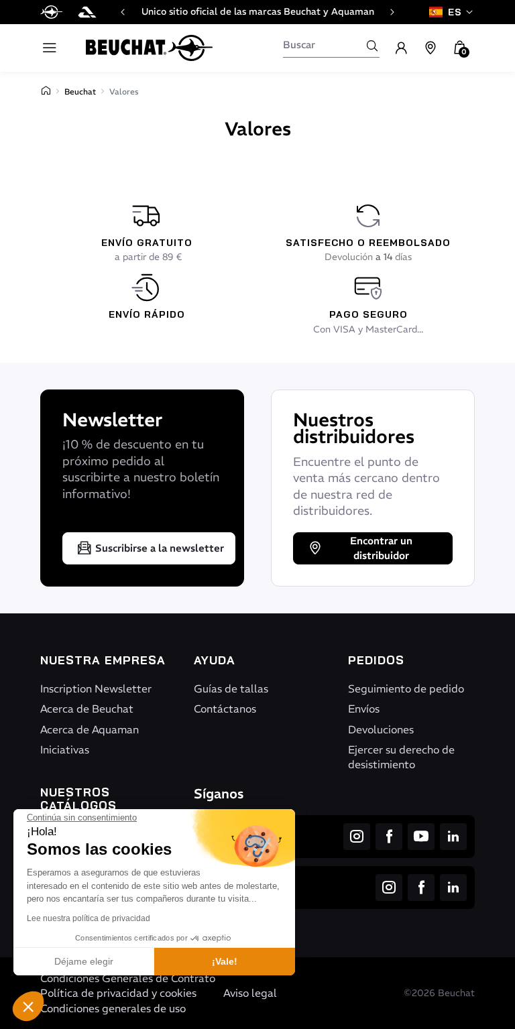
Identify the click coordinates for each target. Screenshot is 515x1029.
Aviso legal (250, 993)
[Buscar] (372, 45)
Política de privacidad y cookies (118, 993)
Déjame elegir (83, 961)
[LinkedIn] (453, 836)
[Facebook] (389, 836)
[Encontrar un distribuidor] (430, 48)
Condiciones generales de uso (113, 1008)
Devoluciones (381, 729)
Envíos (364, 708)
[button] (28, 1006)
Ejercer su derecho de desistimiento (401, 757)
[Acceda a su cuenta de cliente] (401, 48)
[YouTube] (421, 836)
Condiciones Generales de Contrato (127, 978)
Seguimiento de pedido (406, 688)
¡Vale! (224, 961)
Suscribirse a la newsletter (159, 548)
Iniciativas (64, 749)
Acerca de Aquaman (89, 729)
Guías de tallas (231, 688)
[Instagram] (356, 836)
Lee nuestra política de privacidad (88, 918)
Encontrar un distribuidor (381, 548)
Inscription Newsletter (96, 688)
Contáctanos (225, 708)
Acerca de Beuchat (86, 708)
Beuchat (80, 91)
